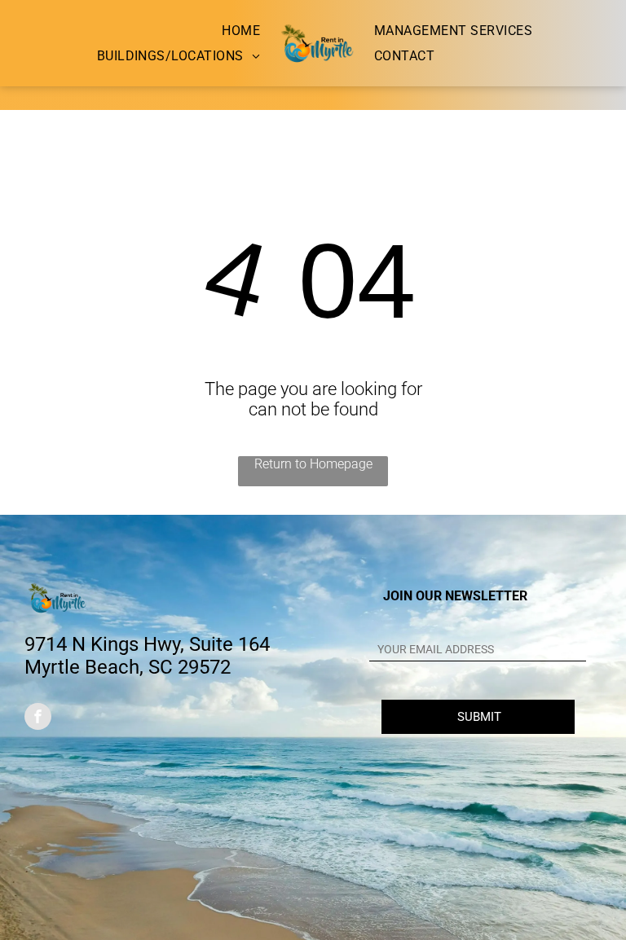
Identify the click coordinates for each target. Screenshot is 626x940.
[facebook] (37, 718)
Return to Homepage (313, 464)
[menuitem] (240, 30)
